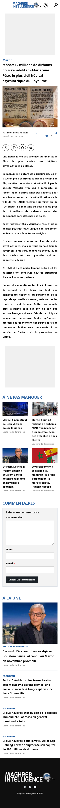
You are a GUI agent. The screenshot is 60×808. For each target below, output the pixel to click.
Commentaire (14, 517)
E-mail (11, 563)
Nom (10, 549)
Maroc (7, 60)
